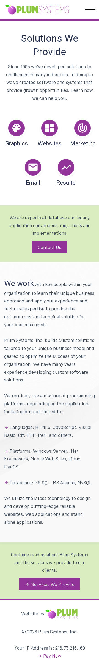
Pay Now (52, 656)
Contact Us (49, 247)
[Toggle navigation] (90, 9)
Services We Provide (50, 584)
